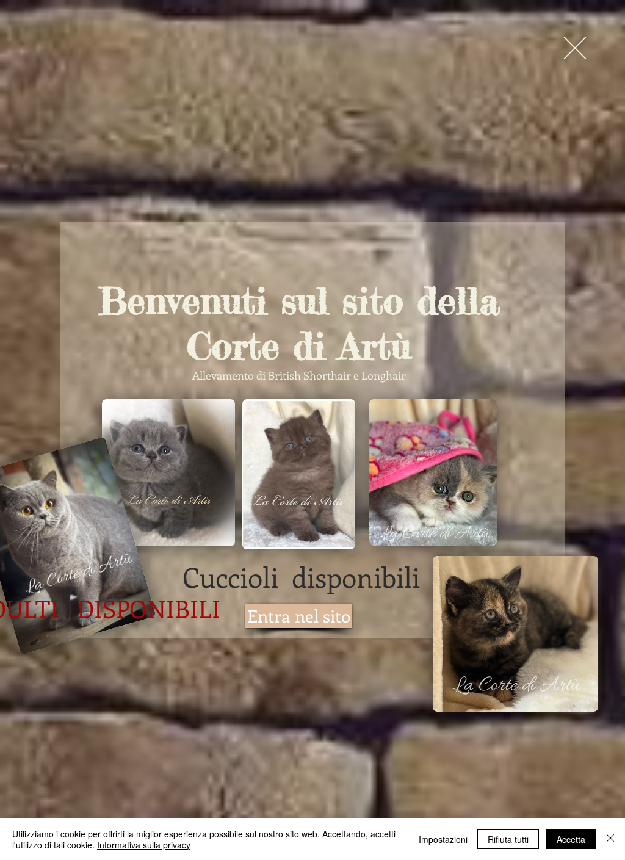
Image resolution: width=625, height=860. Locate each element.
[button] (575, 48)
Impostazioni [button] (443, 839)
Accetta (571, 839)
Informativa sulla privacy (143, 845)
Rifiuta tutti (508, 839)
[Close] (610, 839)
